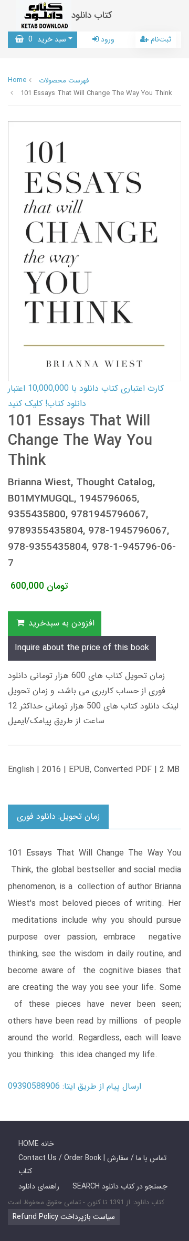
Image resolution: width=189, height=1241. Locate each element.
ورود (106, 39)
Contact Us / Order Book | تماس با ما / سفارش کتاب (92, 1164)
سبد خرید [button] (45, 39)
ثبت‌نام (160, 39)
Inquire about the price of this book (82, 647)
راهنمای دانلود (38, 1186)
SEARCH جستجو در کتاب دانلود (119, 1186)
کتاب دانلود (91, 15)
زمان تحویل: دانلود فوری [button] (58, 816)
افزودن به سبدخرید (60, 623)
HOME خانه (36, 1144)
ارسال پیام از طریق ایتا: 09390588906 (74, 1086)
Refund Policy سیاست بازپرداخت (64, 1217)
